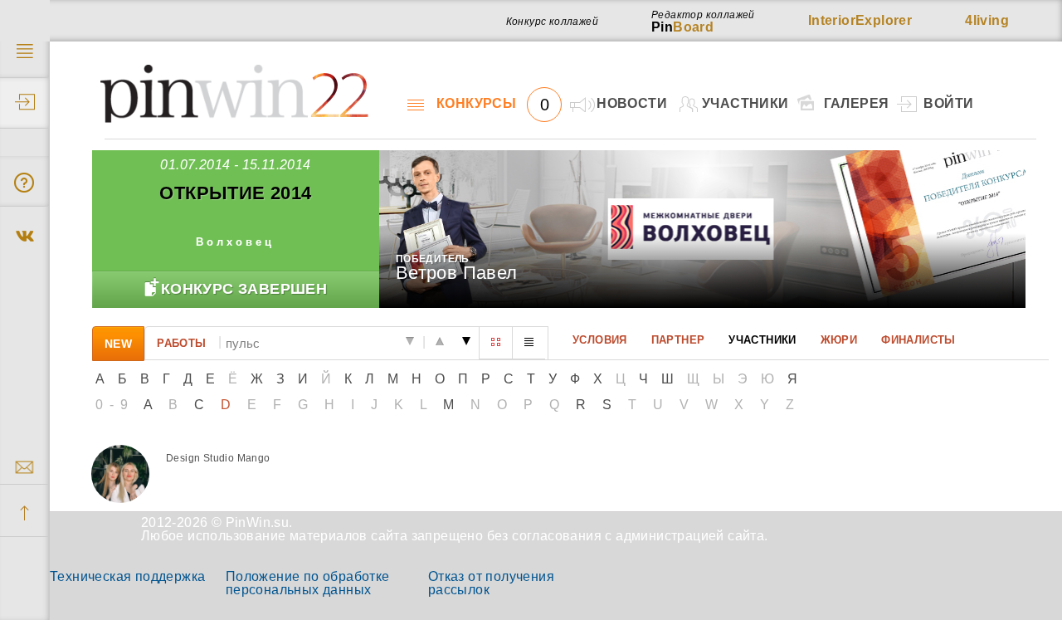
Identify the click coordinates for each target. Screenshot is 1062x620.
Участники (762, 340)
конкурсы (492, 103)
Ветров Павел (457, 272)
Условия (599, 340)
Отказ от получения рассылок (491, 583)
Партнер (678, 340)
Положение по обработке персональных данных (308, 583)
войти (948, 103)
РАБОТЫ (181, 343)
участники (745, 103)
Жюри (839, 340)
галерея (856, 103)
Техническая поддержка (127, 576)
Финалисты (918, 340)
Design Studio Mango (218, 458)
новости (632, 103)
